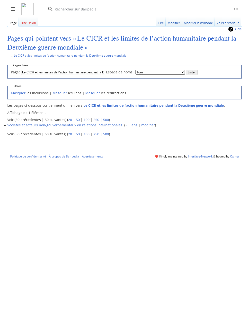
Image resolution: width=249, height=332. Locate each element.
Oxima (234, 156)
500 (106, 119)
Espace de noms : (120, 72)
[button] (236, 9)
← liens (131, 125)
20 (70, 119)
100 (86, 119)
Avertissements (92, 156)
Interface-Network (200, 156)
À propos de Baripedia (64, 156)
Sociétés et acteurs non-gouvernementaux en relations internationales (64, 125)
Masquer (18, 93)
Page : (15, 72)
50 (78, 119)
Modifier (174, 23)
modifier (148, 125)
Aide (238, 29)
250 (96, 119)
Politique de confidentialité (28, 156)
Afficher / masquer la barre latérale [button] (14, 11)
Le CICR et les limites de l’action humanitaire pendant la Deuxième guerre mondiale (70, 55)
